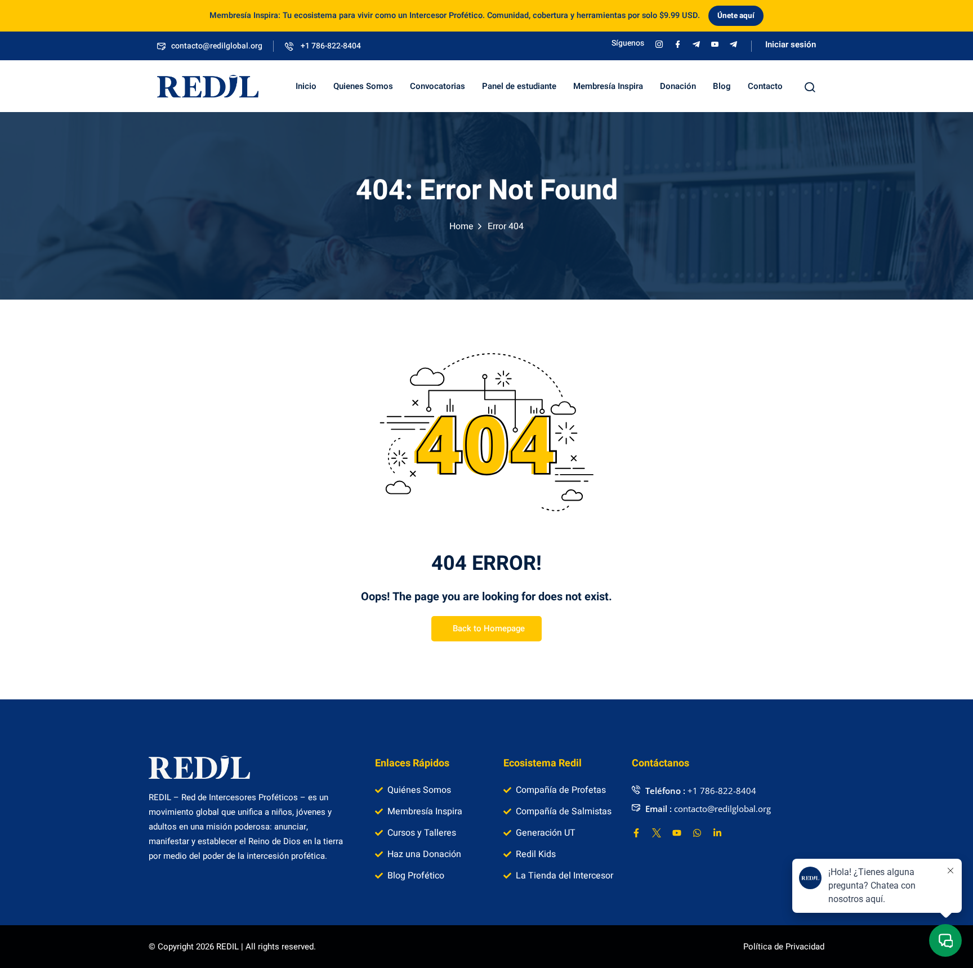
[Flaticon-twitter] (656, 832)
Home (461, 226)
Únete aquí (736, 15)
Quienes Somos (363, 86)
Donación (678, 86)
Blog (722, 86)
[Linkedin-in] (717, 832)
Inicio (306, 86)
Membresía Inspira (608, 86)
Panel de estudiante (519, 86)
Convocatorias (437, 86)
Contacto (765, 86)
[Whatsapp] (697, 832)
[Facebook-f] (636, 832)
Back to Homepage (489, 628)
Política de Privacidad (783, 946)
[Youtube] (676, 832)
